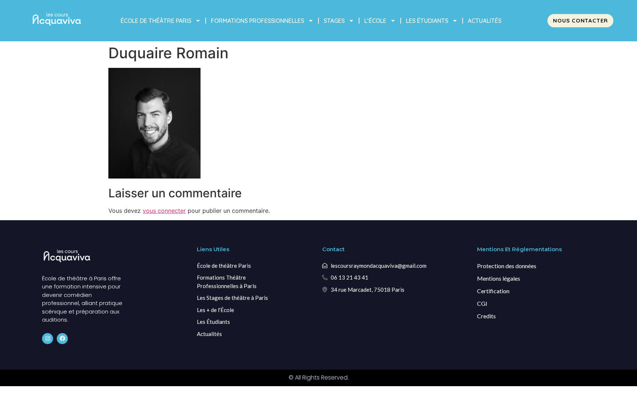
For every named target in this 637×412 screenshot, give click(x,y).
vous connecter (164, 210)
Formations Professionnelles (257, 20)
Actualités (484, 20)
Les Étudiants (427, 20)
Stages (334, 20)
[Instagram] (47, 338)
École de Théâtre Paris (156, 20)
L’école (375, 20)
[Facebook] (62, 338)
